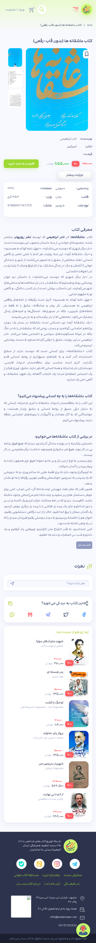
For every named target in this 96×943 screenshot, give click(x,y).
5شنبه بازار (84, 545)
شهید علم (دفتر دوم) (49, 641)
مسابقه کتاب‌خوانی (26, 875)
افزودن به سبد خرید (21, 163)
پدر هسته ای (55, 672)
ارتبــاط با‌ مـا (52, 884)
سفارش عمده (73, 875)
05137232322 (68, 925)
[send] (12, 583)
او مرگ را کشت (54, 702)
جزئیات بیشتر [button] (74, 175)
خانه (90, 25)
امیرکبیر (72, 146)
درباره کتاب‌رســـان (28, 884)
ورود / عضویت (14, 9)
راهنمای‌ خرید (51, 875)
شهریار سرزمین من (51, 764)
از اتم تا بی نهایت (53, 794)
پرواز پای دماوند (53, 733)
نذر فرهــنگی (72, 884)
